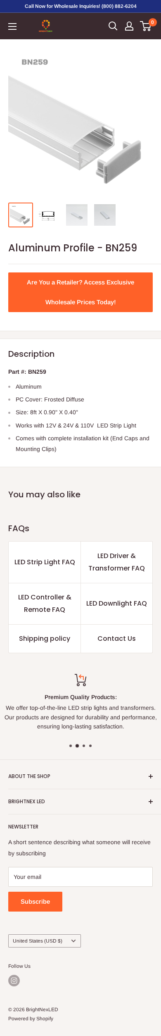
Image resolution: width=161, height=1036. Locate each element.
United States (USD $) (37, 941)
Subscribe (35, 901)
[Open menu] (12, 26)
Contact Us (116, 638)
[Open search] (113, 26)
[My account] (129, 26)
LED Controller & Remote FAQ (44, 603)
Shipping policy (44, 638)
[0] (146, 26)
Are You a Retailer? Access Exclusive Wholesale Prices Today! (80, 292)
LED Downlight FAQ (116, 603)
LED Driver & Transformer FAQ (116, 562)
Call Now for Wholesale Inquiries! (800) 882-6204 (81, 6)
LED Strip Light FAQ (44, 562)
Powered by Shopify (30, 1019)
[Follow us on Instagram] (14, 980)
